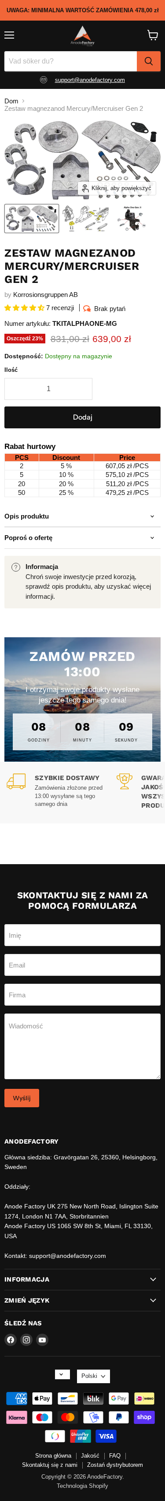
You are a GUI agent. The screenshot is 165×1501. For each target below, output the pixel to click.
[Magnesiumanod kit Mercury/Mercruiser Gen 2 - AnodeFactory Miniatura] (32, 219)
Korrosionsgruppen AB (45, 294)
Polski (89, 1376)
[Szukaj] (149, 61)
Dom (11, 101)
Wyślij (22, 1098)
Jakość (90, 1455)
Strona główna (53, 1455)
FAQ (115, 1455)
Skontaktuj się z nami (49, 1465)
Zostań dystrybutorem (115, 1465)
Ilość (11, 370)
